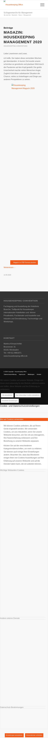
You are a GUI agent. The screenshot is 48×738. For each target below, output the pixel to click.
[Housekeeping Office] (20, 4)
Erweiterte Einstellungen (10, 401)
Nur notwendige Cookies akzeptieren (28, 395)
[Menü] (41, 4)
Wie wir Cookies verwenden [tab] (11, 419)
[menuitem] (41, 4)
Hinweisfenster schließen (34, 735)
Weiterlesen (9, 267)
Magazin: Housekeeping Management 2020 (23, 37)
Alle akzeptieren (7, 395)
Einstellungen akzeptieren (14, 735)
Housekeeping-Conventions (15, 46)
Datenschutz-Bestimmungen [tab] (12, 707)
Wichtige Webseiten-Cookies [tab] (12, 470)
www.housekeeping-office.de (15, 356)
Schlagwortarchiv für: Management (18, 13)
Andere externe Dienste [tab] (10, 618)
